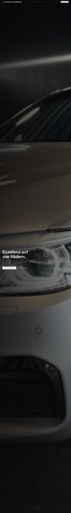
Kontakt (45, 1)
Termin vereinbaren (65, 1)
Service (39, 1)
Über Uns (35, 1)
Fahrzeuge (29, 1)
